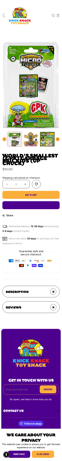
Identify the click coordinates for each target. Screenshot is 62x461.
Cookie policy (19, 454)
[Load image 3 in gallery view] (47, 139)
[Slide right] (58, 139)
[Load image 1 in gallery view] (14, 139)
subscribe (48, 389)
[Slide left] (4, 139)
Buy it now (31, 205)
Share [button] (9, 215)
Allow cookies (43, 454)
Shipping (7, 177)
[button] (4, 15)
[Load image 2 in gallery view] (31, 139)
